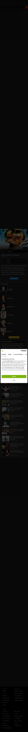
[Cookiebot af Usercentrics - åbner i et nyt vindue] (21, 351)
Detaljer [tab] (10, 354)
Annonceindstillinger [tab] (18, 354)
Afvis (14, 380)
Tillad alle (14, 376)
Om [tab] (26, 354)
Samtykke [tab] (3, 354)
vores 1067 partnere (9, 361)
